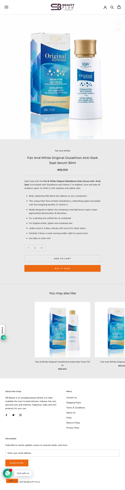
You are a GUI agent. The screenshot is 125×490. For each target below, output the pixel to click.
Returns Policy (73, 422)
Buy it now (62, 268)
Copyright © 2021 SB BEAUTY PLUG (24, 482)
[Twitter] (13, 415)
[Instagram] (20, 415)
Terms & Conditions (75, 407)
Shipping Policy (73, 402)
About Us (70, 412)
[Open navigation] (6, 7)
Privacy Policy (72, 427)
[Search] (112, 7)
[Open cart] (119, 7)
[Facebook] (6, 415)
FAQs (69, 417)
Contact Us (71, 397)
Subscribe (17, 463)
